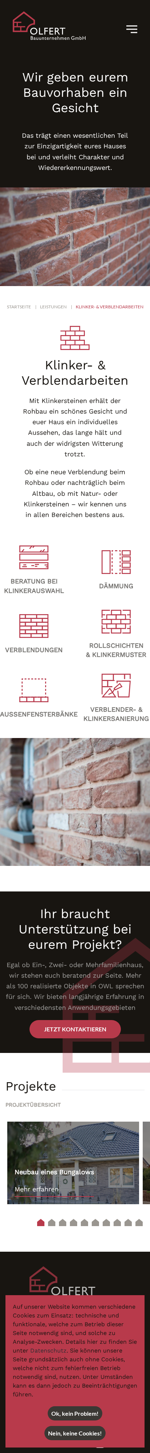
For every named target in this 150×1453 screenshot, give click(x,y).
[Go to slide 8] (117, 1222)
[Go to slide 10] (139, 1222)
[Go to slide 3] (62, 1222)
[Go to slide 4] (73, 1222)
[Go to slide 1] (40, 1222)
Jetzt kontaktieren (75, 1029)
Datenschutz (48, 1350)
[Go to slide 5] (84, 1222)
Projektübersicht (33, 1105)
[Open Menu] (134, 29)
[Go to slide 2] (51, 1222)
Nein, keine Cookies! (75, 1433)
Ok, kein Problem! (75, 1413)
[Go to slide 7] (106, 1222)
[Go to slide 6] (95, 1222)
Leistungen (53, 306)
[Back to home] (49, 25)
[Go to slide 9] (128, 1222)
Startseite (19, 306)
